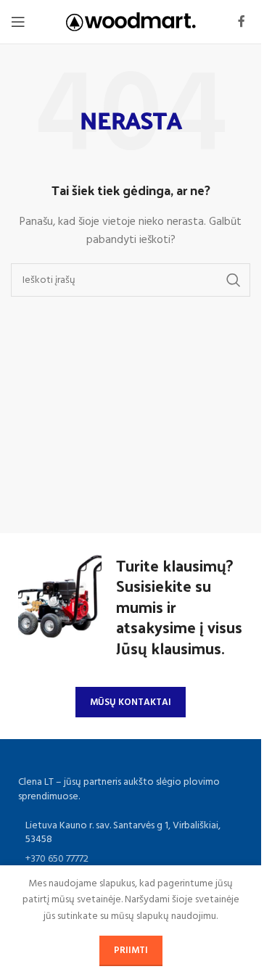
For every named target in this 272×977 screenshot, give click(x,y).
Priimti (131, 950)
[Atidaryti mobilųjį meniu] (18, 21)
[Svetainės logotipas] (131, 22)
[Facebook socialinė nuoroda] (241, 21)
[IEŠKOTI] (233, 280)
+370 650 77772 (56, 859)
